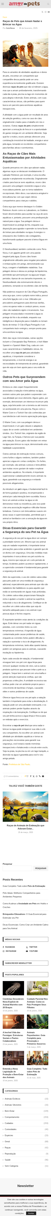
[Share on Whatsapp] (37, 776)
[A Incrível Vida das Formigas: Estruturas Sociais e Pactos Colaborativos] (13, 1022)
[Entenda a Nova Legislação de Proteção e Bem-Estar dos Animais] (13, 1058)
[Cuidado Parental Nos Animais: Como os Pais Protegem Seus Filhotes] (37, 988)
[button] (25, 838)
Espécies (26, 1135)
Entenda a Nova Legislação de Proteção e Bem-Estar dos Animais (13, 1073)
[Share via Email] (43, 776)
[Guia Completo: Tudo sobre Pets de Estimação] (37, 1058)
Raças (26, 1147)
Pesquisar (7, 864)
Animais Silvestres (26, 1105)
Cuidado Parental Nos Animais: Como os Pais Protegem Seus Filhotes (37, 1003)
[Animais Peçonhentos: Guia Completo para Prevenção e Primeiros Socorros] (37, 1022)
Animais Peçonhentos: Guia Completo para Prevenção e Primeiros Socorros (36, 1038)
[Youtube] (49, 12)
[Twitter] (42, 12)
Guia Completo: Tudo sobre (24, 886)
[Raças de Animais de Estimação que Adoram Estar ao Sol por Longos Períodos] (25, 807)
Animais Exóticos (26, 1099)
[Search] (48, 4)
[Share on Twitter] (34, 776)
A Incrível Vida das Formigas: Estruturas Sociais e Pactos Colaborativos (13, 1036)
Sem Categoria (26, 1166)
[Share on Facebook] (30, 776)
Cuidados (26, 1123)
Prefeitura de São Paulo (19, 764)
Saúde (26, 1160)
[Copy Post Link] (40, 776)
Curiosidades (26, 1129)
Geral (26, 1141)
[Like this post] (27, 776)
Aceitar (31, 1213)
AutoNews (10, 28)
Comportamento (26, 1117)
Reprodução (26, 1154)
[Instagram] (45, 12)
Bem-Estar (26, 1111)
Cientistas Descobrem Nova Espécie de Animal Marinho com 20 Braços (13, 1003)
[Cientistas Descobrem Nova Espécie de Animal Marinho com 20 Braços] (13, 988)
